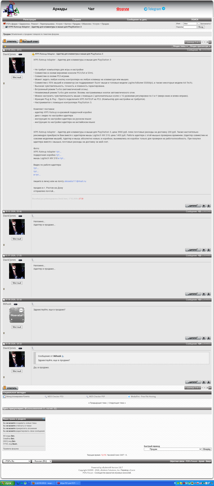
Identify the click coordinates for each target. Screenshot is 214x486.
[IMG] (5, 441)
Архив (201, 461)
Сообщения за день (137, 19)
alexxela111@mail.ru (75, 181)
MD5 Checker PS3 (55, 396)
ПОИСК (194, 19)
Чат (91, 9)
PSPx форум (12, 23)
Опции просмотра (199, 46)
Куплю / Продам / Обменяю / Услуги (82, 23)
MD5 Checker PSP (97, 396)
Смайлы (6, 438)
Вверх (208, 461)
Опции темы (179, 46)
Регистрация (29, 19)
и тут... (61, 158)
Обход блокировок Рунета (17, 396)
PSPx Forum (191, 461)
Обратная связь (177, 461)
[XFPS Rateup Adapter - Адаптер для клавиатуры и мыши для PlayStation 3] (5, 46)
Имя (178, 23)
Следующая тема (116, 403)
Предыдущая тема (98, 403)
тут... (58, 151)
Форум (122, 9)
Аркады (60, 9)
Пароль (179, 27)
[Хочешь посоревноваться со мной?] (16, 77)
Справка (76, 19)
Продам (105, 23)
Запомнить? (205, 23)
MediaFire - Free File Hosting (143, 396)
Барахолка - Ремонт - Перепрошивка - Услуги (41, 23)
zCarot (132, 470)
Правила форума (11, 448)
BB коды (7, 436)
